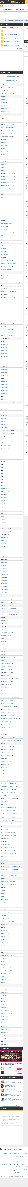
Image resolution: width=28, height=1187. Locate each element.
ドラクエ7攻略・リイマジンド (19, 1156)
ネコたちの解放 (4, 556)
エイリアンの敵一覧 (5, 1010)
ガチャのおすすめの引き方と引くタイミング (10, 320)
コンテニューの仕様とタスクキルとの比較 (10, 697)
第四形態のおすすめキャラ (6, 654)
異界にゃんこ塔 (4, 239)
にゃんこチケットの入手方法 (7, 752)
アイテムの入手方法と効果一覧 (7, 1038)
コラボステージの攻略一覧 (6, 599)
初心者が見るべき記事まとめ (7, 663)
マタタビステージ (5, 522)
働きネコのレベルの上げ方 (6, 691)
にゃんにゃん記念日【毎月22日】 (8, 266)
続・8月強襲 (3, 248)
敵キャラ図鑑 (4, 989)
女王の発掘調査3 (4, 586)
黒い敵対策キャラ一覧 (5, 961)
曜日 (2, 473)
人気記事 (4, 28)
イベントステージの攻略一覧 (7, 531)
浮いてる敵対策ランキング (6, 145)
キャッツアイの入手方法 (6, 761)
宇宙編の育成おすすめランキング (8, 182)
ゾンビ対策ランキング (5, 161)
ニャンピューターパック (6, 909)
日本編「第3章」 (4, 353)
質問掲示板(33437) (5, 112)
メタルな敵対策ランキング (6, 151)
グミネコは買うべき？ (5, 918)
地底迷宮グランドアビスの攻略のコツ (9, 608)
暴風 (2, 467)
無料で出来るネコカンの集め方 (7, 749)
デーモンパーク (4, 543)
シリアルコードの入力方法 (6, 823)
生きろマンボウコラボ (5, 229)
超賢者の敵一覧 (4, 1032)
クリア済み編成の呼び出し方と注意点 (9, 706)
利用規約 (15, 1149)
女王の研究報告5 (4, 574)
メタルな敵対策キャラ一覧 (6, 967)
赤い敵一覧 (3, 995)
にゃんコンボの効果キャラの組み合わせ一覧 (10, 866)
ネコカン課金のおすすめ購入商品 (8, 881)
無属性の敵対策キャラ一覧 (6, 955)
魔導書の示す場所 (5, 537)
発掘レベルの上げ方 (5, 491)
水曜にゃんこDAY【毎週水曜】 (7, 260)
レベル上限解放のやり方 (6, 721)
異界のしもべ (4, 540)
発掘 (2, 485)
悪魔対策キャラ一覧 (5, 983)
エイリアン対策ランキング (6, 158)
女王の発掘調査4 (4, 589)
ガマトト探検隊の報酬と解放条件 (8, 832)
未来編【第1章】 (4, 366)
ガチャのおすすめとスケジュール (8, 297)
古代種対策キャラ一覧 (5, 979)
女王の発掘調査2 (4, 583)
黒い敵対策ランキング (5, 148)
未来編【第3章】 (4, 372)
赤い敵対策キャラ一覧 (5, 958)
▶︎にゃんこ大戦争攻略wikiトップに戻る (10, 76)
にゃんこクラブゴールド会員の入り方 (9, 884)
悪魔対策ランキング (5, 167)
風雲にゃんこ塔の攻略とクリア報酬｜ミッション (13, 45)
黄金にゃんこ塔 (4, 424)
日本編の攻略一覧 (5, 344)
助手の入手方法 (4, 860)
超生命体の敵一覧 (5, 1029)
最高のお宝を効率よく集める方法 (8, 737)
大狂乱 (2, 442)
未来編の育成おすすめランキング (8, 179)
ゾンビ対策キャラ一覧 (5, 973)
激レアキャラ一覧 (5, 939)
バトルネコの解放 (5, 553)
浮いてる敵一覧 (4, 1001)
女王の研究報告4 (4, 571)
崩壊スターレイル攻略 (17, 1160)
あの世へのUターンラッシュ (7, 251)
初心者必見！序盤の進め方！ (7, 666)
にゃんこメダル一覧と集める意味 (8, 792)
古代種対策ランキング (5, 164)
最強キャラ (10, 9)
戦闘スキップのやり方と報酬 (7, 703)
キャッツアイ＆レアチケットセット (8, 906)
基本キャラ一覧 (4, 949)
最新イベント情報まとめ (6, 198)
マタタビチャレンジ (5, 525)
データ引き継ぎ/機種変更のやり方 (8, 807)
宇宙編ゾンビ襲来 (5, 393)
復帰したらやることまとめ (6, 804)
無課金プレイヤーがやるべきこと (8, 669)
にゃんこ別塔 (4, 427)
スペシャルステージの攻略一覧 (7, 433)
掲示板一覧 (3, 99)
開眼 (2, 479)
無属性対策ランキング (5, 170)
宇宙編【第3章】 (4, 390)
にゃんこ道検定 (4, 623)
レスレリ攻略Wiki (17, 1172)
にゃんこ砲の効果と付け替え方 (7, 847)
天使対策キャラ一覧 (5, 976)
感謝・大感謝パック (5, 899)
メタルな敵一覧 (4, 1004)
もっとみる (19, 48)
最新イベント (23, 9)
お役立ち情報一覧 (5, 801)
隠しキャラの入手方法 (5, 724)
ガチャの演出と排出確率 (6, 326)
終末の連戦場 (4, 497)
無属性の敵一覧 (4, 992)
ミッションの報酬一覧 (5, 780)
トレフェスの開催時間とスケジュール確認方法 (11, 740)
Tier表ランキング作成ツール (7, 87)
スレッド (19, 28)
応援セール (3, 890)
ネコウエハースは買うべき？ (7, 915)
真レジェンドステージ (5, 409)
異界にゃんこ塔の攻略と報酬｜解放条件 (12, 38)
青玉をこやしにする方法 (6, 731)
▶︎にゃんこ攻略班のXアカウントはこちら (10, 80)
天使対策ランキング (5, 155)
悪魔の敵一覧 (4, 1023)
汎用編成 (16, 9)
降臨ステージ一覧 (5, 449)
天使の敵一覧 (4, 1007)
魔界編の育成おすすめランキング (8, 185)
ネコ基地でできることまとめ (7, 774)
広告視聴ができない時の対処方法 (8, 817)
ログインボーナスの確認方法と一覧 (8, 783)
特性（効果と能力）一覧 (6, 1044)
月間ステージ (4, 516)
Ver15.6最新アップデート (6, 223)
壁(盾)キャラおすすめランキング (8, 127)
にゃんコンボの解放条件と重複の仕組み (9, 869)
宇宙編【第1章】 (4, 384)
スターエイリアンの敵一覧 (6, 1013)
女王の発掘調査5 (4, 593)
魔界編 (2, 400)
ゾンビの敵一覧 (4, 1016)
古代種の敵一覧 (4, 1020)
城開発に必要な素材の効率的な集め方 (9, 857)
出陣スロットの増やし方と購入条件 (8, 789)
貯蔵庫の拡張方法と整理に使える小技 (9, 786)
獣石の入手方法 (4, 767)
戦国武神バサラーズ (5, 279)
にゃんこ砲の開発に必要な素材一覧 (8, 853)
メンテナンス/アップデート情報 (8, 810)
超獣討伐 (3, 461)
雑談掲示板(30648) (5, 108)
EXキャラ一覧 (4, 946)
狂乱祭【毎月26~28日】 (6, 269)
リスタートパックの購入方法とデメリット (10, 678)
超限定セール (4, 896)
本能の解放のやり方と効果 (6, 635)
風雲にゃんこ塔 (4, 236)
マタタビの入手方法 (5, 764)
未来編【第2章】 (4, 369)
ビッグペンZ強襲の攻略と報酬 (10, 34)
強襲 (2, 510)
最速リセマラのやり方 (5, 675)
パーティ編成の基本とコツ (6, 687)
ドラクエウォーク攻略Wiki (18, 1162)
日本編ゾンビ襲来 (5, 357)
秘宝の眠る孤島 (4, 504)
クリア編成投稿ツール (5, 90)
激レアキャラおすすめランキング (8, 130)
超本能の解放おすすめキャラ (7, 642)
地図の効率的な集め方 (5, 488)
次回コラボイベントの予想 (6, 602)
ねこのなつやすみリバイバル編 (7, 232)
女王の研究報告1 (4, 562)
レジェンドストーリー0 (6, 412)
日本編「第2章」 (4, 350)
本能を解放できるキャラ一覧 (7, 632)
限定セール (3, 893)
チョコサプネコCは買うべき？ (7, 921)
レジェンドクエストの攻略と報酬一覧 (9, 614)
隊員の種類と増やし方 (5, 838)
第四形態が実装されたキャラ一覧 (8, 657)
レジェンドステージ (5, 406)
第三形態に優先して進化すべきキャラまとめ (10, 718)
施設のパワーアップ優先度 (6, 728)
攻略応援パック (4, 903)
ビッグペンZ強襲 (4, 226)
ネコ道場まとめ (4, 620)
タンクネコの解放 (5, 550)
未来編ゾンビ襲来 (5, 375)
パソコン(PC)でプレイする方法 (7, 820)
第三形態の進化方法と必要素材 (7, 715)
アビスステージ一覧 (5, 452)
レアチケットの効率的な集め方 (7, 329)
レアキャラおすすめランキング (7, 133)
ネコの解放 (3, 546)
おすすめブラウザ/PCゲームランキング (12, 1105)
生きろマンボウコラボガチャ (7, 285)
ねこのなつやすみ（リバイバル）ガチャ (9, 291)
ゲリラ (2, 458)
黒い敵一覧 (3, 998)
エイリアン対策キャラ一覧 (6, 970)
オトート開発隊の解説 (5, 844)
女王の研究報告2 (4, 565)
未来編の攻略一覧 (5, 363)
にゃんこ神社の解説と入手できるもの (9, 835)
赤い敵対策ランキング (5, 142)
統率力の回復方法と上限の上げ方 (8, 694)
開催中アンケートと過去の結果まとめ (9, 875)
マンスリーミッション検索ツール (8, 93)
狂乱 (2, 439)
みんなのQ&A (4, 9)
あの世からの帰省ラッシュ (6, 254)
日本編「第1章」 (4, 347)
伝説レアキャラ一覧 (5, 933)
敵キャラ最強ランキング (6, 191)
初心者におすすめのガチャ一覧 (7, 323)
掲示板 (11, 28)
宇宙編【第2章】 (4, 387)
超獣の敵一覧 (4, 1026)
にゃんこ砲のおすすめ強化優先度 (8, 850)
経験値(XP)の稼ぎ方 (5, 758)
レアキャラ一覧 (4, 942)
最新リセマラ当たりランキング (7, 124)
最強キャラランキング (8, 31)
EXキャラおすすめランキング (7, 136)
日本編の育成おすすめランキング (8, 176)
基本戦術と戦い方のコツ (6, 684)
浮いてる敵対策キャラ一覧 (6, 964)
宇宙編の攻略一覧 (5, 381)
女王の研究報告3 (4, 568)
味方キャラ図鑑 (4, 930)
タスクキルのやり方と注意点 (7, 700)
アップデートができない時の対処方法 (9, 814)
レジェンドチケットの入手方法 (7, 335)
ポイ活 (8, 2)
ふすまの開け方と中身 (5, 795)
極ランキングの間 (5, 242)
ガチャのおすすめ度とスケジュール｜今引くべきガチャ (13, 41)
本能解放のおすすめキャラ (6, 638)
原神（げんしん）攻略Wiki (18, 1164)
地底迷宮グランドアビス (6, 245)
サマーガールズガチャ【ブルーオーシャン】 (10, 282)
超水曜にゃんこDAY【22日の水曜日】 (9, 263)
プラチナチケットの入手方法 (7, 332)
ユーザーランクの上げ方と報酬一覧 (8, 777)
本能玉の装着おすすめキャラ (7, 648)
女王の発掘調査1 (4, 580)
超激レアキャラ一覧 (5, 936)
